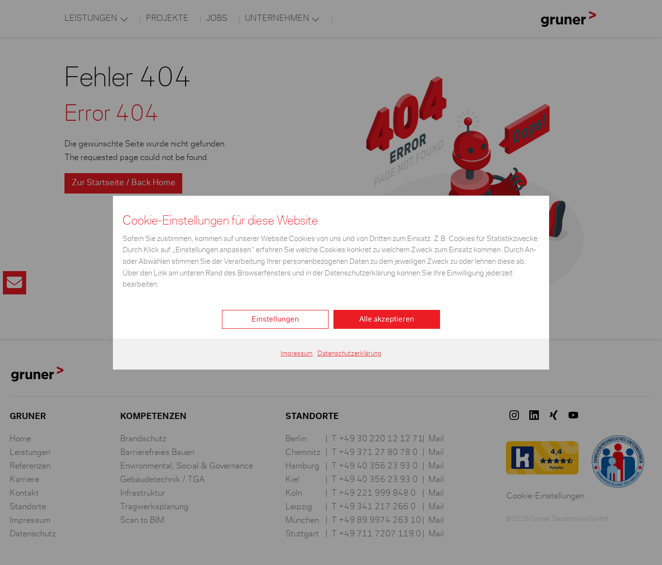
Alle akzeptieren (386, 319)
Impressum (297, 353)
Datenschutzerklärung (349, 353)
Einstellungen (275, 319)
